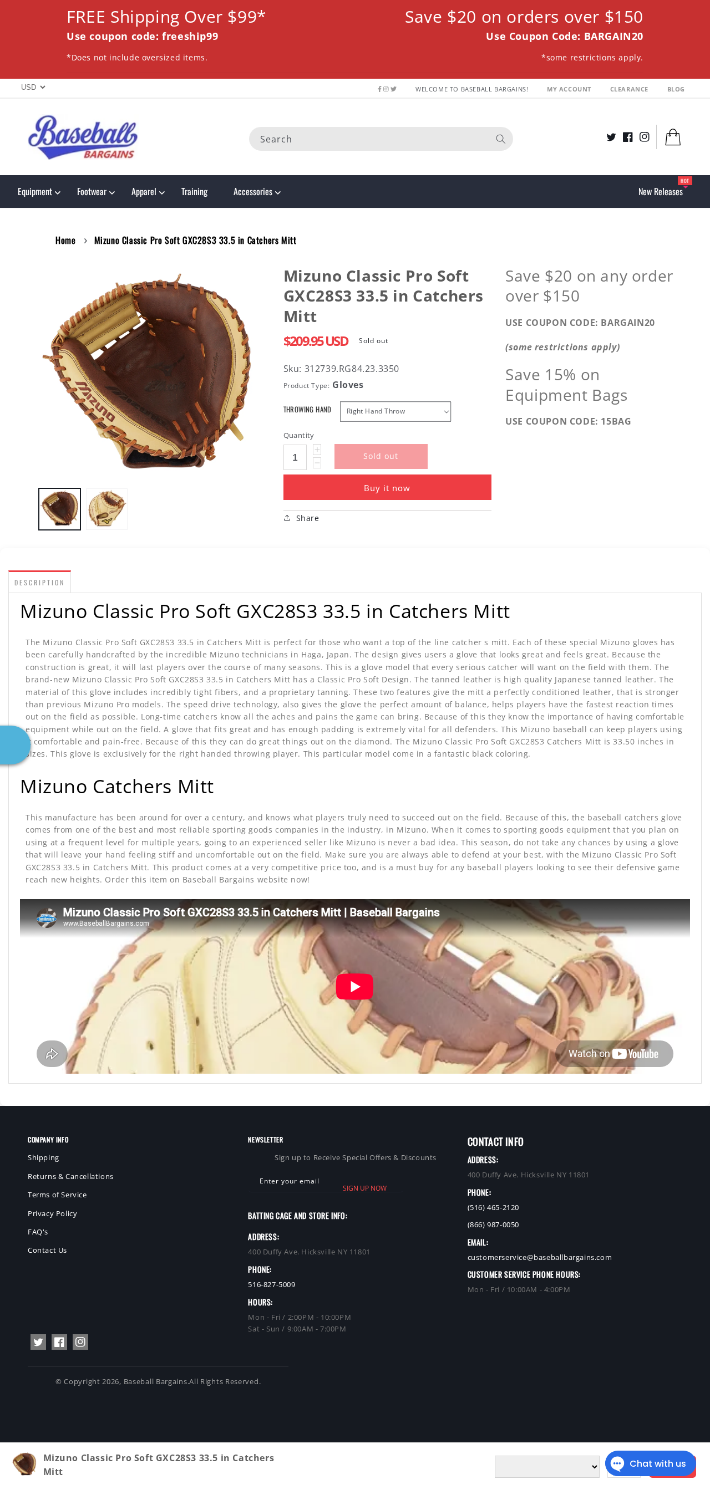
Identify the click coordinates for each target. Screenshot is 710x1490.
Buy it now (387, 487)
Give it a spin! (176, 782)
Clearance (630, 89)
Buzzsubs (314, 1473)
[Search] (501, 138)
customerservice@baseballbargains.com (540, 1257)
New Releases (660, 191)
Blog (676, 89)
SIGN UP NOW (365, 1188)
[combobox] (381, 138)
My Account (570, 89)
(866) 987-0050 (493, 1224)
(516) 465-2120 (493, 1207)
